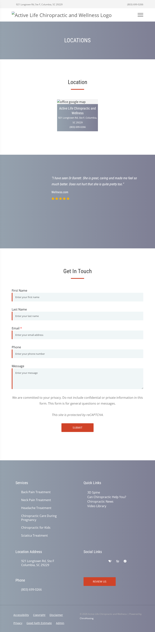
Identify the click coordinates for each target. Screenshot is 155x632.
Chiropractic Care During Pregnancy (39, 518)
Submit (77, 427)
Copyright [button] (39, 615)
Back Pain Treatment (36, 492)
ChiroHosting (87, 618)
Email (17, 328)
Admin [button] (60, 623)
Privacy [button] (17, 623)
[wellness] (117, 561)
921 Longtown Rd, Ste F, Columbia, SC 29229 (39, 4)
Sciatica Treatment (34, 536)
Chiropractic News (100, 501)
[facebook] (94, 561)
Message (18, 366)
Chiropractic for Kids (35, 528)
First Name (19, 290)
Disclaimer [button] (56, 615)
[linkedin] (85, 566)
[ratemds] (125, 561)
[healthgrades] (110, 561)
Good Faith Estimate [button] (39, 623)
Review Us (99, 581)
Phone (16, 347)
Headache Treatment (36, 508)
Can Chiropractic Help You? (106, 497)
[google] (85, 561)
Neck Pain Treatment (36, 500)
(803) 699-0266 (135, 4)
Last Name (19, 309)
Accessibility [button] (21, 615)
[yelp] (102, 561)
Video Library (96, 506)
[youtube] (133, 561)
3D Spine (93, 492)
